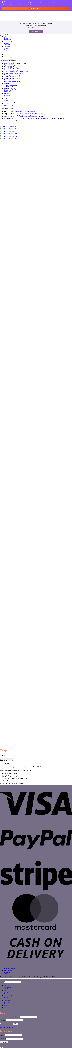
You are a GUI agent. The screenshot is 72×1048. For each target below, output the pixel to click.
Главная (6, 985)
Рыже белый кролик (10, 97)
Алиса (6, 116)
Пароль (3, 1020)
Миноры (6, 86)
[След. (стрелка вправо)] (2, 1047)
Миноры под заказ (10, 88)
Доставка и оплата (10, 968)
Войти (15, 1024)
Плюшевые (7, 92)
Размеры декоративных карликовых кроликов (29, 113)
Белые (6, 34)
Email (2, 1035)
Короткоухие (8, 70)
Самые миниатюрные (11, 102)
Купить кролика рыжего (11, 80)
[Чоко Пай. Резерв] (8, 57)
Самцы (6, 100)
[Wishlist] (1, 123)
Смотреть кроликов (36, 31)
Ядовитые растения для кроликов (24, 111)
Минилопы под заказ (10, 85)
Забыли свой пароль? (7, 1027)
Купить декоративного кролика (14, 75)
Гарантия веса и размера (11, 65)
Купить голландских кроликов (13, 73)
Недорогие (7, 90)
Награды (6, 1004)
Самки (6, 98)
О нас (5, 974)
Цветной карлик (9, 105)
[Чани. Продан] (8, 47)
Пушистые (7, 95)
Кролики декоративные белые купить (16, 71)
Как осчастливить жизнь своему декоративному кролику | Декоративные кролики (30, 118)
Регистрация (4, 1042)
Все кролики (8, 987)
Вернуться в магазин (14, 70)
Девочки (6, 997)
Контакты (7, 972)
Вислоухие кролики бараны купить (15, 63)
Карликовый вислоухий (11, 68)
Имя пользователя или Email (9, 1017)
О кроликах (7, 1000)
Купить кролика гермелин (12, 76)
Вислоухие (7, 994)
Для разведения (9, 66)
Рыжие (6, 990)
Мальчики (7, 999)
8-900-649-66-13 (36, 8)
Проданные (3, 36)
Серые (6, 38)
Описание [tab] (7, 763)
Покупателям (8, 970)
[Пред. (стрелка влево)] (1, 1047)
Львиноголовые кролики (12, 81)
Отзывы (6, 1002)
